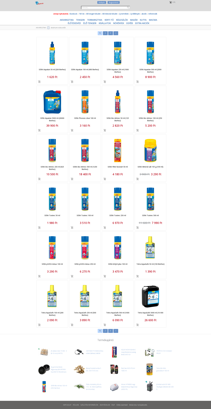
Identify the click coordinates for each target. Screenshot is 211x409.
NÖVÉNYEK (118, 23)
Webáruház (133, 405)
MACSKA (153, 19)
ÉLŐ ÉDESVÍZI (74, 23)
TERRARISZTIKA (94, 19)
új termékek (124, 14)
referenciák (152, 14)
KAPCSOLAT (67, 405)
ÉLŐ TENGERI (89, 23)
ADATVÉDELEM (105, 405)
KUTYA (143, 19)
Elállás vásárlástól (122, 405)
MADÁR (133, 19)
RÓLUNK (76, 405)
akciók (144, 14)
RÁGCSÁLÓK (122, 19)
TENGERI (80, 19)
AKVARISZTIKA (67, 19)
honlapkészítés (142, 405)
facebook (73, 14)
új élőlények (135, 14)
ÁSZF (113, 405)
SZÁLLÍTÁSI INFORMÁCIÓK (89, 405)
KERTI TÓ (109, 19)
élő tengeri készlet (93, 14)
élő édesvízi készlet (109, 14)
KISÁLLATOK (105, 23)
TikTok (81, 14)
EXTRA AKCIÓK (142, 23)
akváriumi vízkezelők (58, 28)
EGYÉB (129, 23)
